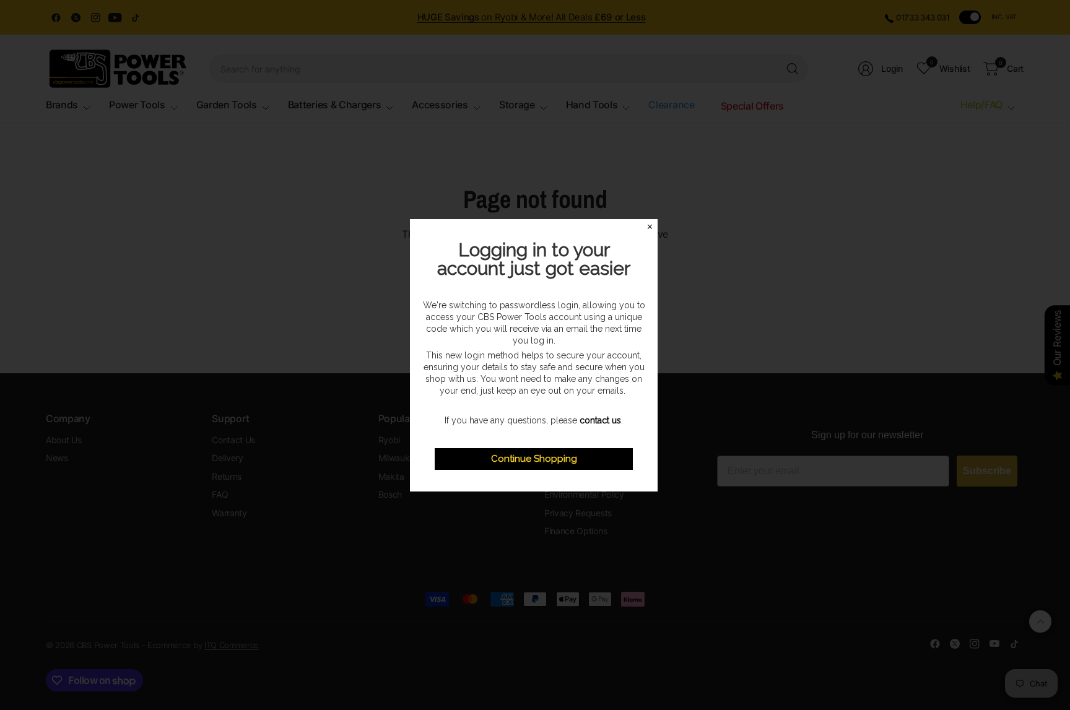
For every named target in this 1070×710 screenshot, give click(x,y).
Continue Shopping (534, 458)
